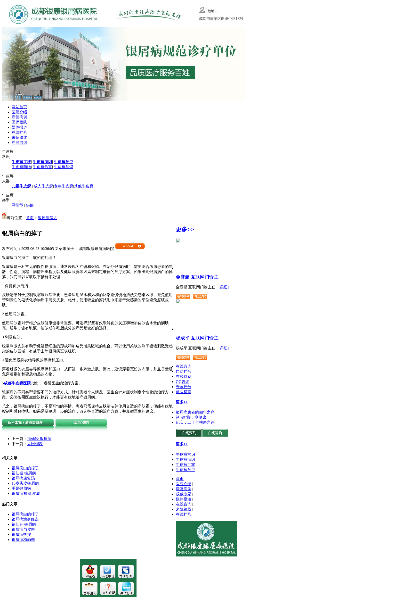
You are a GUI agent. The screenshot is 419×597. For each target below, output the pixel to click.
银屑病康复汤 (23, 478)
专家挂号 (183, 387)
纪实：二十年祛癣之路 (195, 422)
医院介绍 (19, 112)
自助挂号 (183, 371)
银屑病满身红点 (25, 519)
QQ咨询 (182, 382)
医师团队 (19, 122)
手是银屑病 (21, 488)
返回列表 (35, 444)
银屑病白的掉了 (25, 468)
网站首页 (19, 107)
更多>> (185, 229)
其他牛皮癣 (83, 186)
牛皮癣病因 (185, 459)
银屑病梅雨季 (23, 540)
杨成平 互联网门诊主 (197, 337)
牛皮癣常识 (63, 167)
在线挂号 (19, 132)
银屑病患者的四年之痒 (195, 412)
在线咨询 (19, 143)
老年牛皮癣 (63, 186)
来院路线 (19, 137)
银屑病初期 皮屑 (26, 493)
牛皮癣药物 (21, 167)
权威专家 (183, 494)
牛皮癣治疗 (185, 470)
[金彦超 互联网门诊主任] (187, 268)
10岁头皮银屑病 (25, 483)
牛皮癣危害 (42, 167)
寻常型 (17, 205)
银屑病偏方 (47, 218)
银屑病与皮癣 (23, 529)
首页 (30, 218)
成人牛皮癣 (43, 186)
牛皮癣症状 (185, 465)
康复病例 (19, 117)
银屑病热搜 (21, 534)
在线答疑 (183, 376)
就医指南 (183, 392)
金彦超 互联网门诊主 (197, 277)
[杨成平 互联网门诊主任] (187, 329)
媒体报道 (19, 127)
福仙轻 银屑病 (39, 439)
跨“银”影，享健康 (191, 417)
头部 (30, 205)
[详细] (223, 287)
